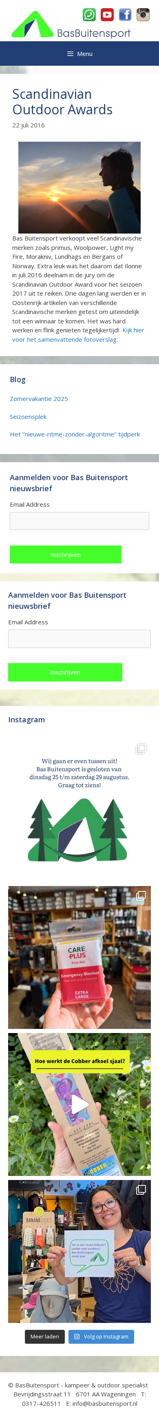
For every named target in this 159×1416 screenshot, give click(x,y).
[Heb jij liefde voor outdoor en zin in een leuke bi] (79, 1251)
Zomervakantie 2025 (39, 398)
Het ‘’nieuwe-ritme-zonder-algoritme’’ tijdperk (75, 434)
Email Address (30, 504)
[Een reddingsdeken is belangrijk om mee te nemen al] (79, 957)
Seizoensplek (28, 416)
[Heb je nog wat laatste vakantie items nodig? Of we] (79, 810)
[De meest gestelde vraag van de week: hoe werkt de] (79, 1104)
